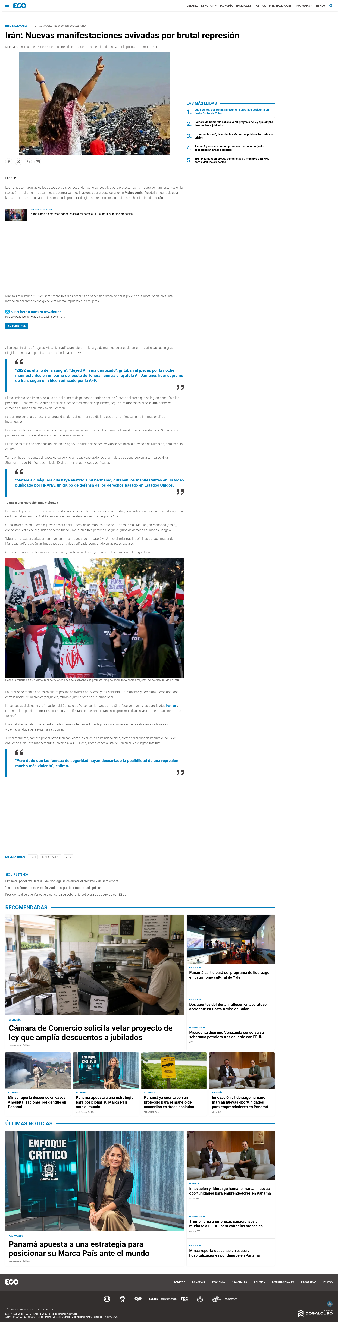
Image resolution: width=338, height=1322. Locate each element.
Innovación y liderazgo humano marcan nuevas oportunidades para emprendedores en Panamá (240, 1102)
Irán (33, 856)
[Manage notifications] (330, 1304)
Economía (226, 5)
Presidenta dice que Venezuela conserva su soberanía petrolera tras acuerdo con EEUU (66, 894)
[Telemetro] (107, 1301)
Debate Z (192, 5)
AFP (13, 178)
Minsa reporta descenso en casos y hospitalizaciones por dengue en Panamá (37, 1102)
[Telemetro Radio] (215, 1301)
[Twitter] (18, 161)
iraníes (170, 705)
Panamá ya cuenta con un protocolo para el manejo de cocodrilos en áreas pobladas (229, 148)
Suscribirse (17, 325)
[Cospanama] (153, 1301)
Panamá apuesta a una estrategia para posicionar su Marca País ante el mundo (104, 1102)
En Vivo (320, 5)
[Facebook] (9, 161)
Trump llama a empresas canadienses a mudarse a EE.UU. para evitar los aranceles (81, 214)
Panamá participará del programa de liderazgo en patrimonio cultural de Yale (229, 974)
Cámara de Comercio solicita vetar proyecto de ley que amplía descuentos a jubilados (91, 1033)
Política (260, 5)
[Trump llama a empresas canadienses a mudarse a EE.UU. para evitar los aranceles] (16, 219)
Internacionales (280, 5)
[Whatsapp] (28, 161)
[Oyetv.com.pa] (138, 1301)
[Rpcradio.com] (184, 1301)
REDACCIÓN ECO (151, 1112)
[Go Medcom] (169, 1301)
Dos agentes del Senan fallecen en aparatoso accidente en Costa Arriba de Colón (228, 1006)
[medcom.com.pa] (231, 1301)
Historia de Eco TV (46, 1309)
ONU (68, 856)
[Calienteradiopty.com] (200, 1301)
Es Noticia (207, 5)
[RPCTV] (122, 1301)
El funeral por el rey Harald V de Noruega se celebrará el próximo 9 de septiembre (61, 881)
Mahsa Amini (50, 856)
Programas (302, 5)
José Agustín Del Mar (19, 1045)
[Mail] (38, 161)
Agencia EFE (194, 1231)
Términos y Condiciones (19, 1309)
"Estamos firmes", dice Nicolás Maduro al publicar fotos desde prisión (53, 888)
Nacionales (243, 5)
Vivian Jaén (217, 1112)
